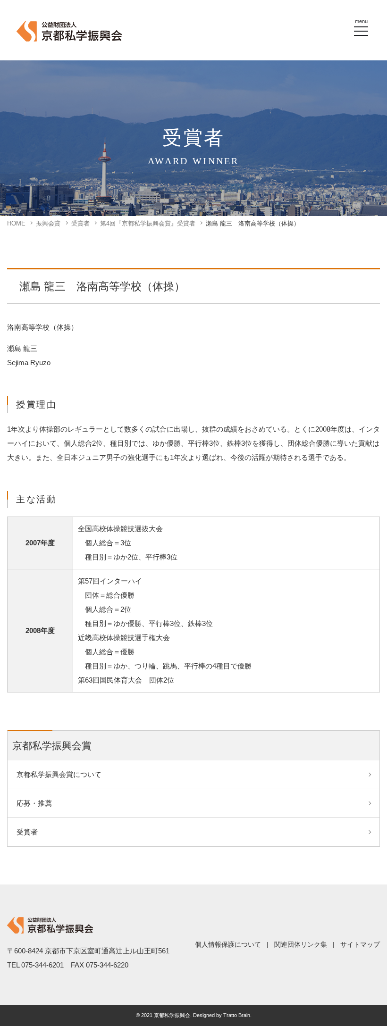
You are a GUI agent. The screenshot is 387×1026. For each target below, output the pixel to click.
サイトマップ (360, 944)
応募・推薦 (34, 803)
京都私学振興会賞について (59, 774)
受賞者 (80, 223)
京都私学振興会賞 (52, 745)
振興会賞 (48, 223)
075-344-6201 (42, 965)
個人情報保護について (228, 944)
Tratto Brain (236, 1015)
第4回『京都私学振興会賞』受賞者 (147, 223)
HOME (16, 223)
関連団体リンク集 (300, 944)
